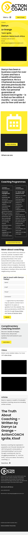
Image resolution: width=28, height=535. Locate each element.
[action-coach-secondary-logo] (7, 468)
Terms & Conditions (5, 525)
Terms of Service (12, 313)
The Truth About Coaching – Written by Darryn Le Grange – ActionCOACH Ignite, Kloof (12, 425)
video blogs (7, 355)
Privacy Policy (19, 311)
